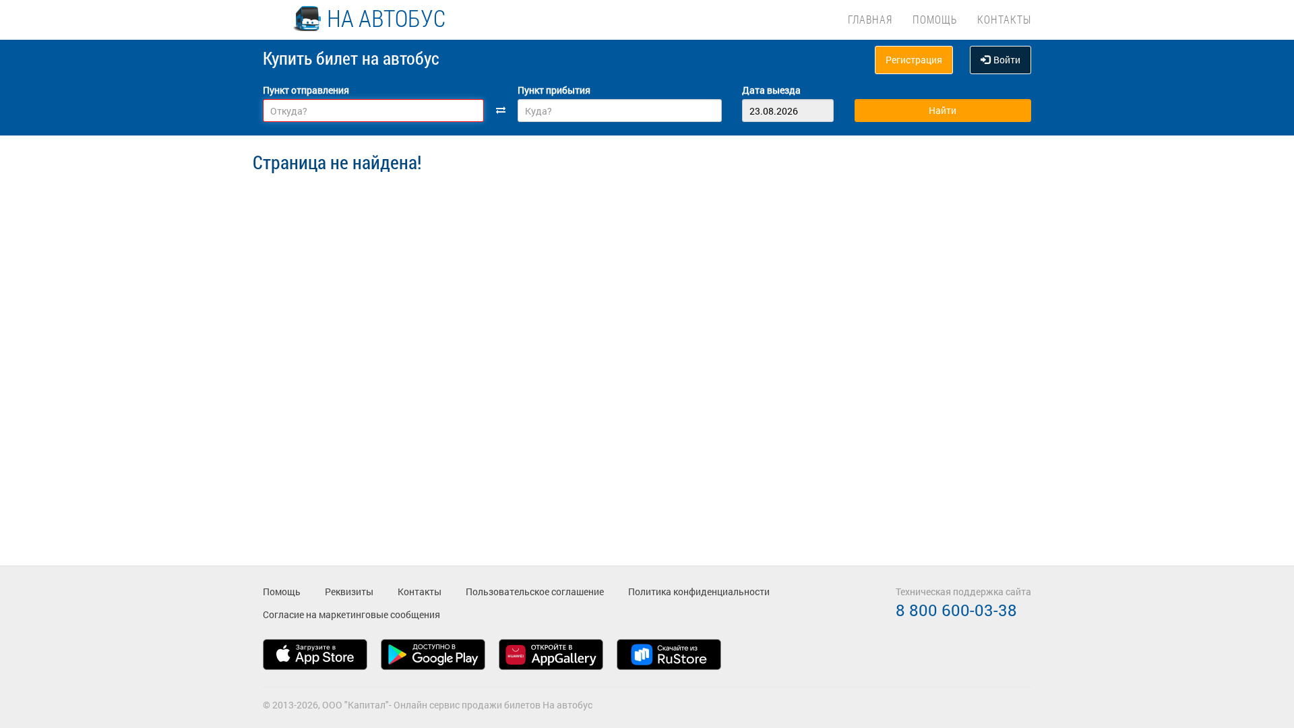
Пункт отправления (306, 90)
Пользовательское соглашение (535, 591)
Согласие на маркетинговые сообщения (351, 614)
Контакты (1004, 19)
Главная (870, 19)
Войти (1006, 59)
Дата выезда (771, 90)
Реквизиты (349, 591)
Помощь (935, 19)
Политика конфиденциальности (699, 591)
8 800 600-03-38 (956, 610)
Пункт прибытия (554, 90)
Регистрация (914, 59)
